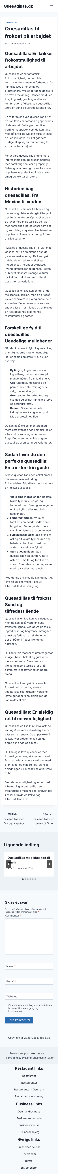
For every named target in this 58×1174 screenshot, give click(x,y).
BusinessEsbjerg (29, 1132)
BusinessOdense (29, 1125)
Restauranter (29, 1082)
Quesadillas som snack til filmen (44, 819)
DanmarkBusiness (29, 1111)
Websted (11, 996)
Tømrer (29, 1160)
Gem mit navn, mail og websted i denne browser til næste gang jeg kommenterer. (30, 1008)
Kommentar (13, 915)
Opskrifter (11, 22)
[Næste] (49, 864)
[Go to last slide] (8, 864)
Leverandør (29, 1154)
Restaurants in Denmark (29, 1089)
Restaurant (29, 1075)
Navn (10, 966)
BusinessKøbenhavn (29, 1118)
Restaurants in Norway (29, 1096)
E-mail (11, 981)
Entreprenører (29, 1167)
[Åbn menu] (51, 6)
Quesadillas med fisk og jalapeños (14, 819)
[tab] (23, 879)
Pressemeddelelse (29, 1147)
